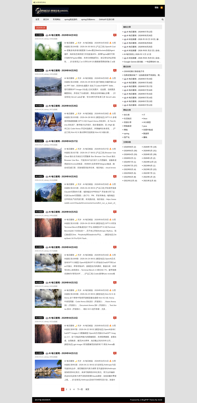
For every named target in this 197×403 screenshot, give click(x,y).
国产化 (127, 137)
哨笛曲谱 (127, 126)
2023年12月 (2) (150, 162)
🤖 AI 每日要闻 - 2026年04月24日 (62, 247)
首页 (37, 19)
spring (126, 133)
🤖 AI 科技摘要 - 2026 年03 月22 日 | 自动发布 (143, 50)
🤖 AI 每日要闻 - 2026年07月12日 (138, 32)
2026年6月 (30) (130, 151)
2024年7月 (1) (130, 162)
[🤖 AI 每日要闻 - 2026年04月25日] (48, 236)
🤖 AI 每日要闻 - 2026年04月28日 (62, 106)
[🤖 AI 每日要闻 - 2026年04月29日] (48, 95)
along (46, 39)
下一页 (80, 389)
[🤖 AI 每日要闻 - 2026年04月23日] (48, 307)
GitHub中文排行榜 (106, 19)
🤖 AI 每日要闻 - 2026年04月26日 (62, 176)
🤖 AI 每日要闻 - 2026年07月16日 (138, 90)
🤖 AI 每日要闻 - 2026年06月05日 (138, 43)
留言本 (46, 19)
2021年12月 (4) (130, 181)
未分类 (127, 115)
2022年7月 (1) (149, 173)
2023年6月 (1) (149, 166)
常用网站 (56, 19)
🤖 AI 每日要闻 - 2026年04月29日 (62, 70)
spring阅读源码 (70, 19)
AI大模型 (39, 35)
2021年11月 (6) (149, 181)
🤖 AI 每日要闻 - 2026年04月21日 (62, 353)
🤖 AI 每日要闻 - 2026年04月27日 (62, 141)
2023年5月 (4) (130, 169)
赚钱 (145, 137)
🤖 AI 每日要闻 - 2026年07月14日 (138, 98)
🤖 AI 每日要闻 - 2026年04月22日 (62, 318)
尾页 (87, 389)
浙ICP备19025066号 (43, 400)
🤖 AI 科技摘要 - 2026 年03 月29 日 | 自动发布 (143, 58)
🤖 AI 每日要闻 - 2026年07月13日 (138, 101)
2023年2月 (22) (150, 169)
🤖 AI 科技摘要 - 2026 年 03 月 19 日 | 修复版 (143, 39)
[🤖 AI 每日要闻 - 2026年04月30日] (48, 60)
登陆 (156, 7)
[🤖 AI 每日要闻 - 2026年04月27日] (48, 166)
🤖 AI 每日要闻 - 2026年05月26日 (138, 35)
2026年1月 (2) (149, 158)
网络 (126, 130)
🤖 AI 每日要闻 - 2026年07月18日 (138, 83)
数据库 (146, 133)
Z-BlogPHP (144, 400)
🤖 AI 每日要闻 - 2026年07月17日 (138, 86)
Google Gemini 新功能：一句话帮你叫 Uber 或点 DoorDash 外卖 (151, 62)
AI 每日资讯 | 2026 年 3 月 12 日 (137, 54)
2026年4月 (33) (130, 154)
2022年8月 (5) (130, 173)
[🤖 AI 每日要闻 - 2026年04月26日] (48, 201)
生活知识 (127, 118)
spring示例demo (88, 19)
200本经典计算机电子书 (134, 71)
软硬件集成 (148, 130)
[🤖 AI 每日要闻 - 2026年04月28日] (48, 130)
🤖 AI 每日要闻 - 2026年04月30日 (62, 35)
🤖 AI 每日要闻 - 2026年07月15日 (138, 94)
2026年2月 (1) (130, 158)
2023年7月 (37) (130, 166)
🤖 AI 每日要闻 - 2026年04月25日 (62, 212)
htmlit (160, 400)
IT (144, 115)
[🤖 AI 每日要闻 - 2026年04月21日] (48, 378)
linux (145, 118)
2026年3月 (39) (150, 154)
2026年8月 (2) (130, 147)
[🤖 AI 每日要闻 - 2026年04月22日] (48, 342)
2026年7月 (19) (150, 147)
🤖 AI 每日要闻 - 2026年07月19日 (138, 79)
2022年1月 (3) (149, 177)
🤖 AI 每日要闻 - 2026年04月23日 (62, 282)
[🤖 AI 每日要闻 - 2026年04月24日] (48, 272)
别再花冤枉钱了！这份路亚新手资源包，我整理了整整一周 (148, 75)
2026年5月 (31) (150, 151)
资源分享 (127, 122)
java (145, 126)
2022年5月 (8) (130, 177)
